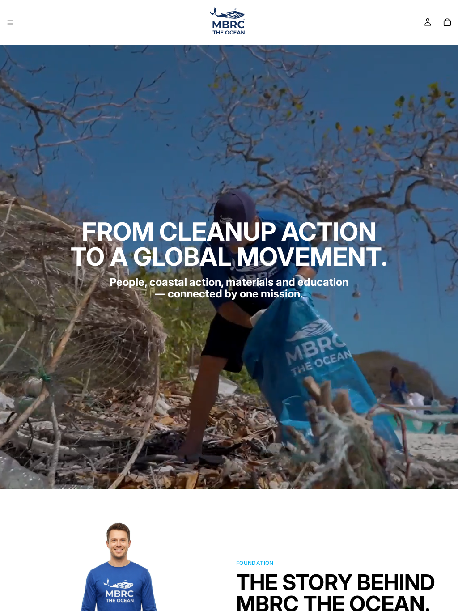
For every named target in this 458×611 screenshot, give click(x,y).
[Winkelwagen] (447, 22)
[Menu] (10, 22)
